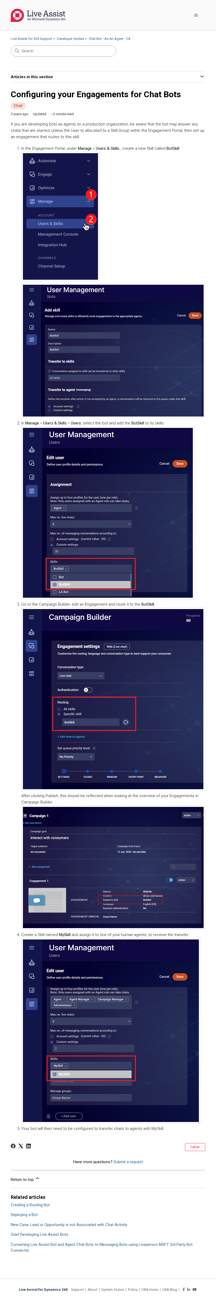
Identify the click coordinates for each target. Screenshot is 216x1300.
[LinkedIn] (28, 1146)
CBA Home (149, 1289)
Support (77, 1289)
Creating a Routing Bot (30, 1205)
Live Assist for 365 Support (31, 39)
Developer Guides (70, 39)
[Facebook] (13, 1146)
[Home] (38, 15)
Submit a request (128, 1161)
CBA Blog (169, 1289)
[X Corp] (20, 1146)
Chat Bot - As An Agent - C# (109, 39)
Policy (133, 1289)
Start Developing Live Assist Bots (39, 1234)
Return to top (23, 1179)
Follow (195, 1147)
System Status (112, 1289)
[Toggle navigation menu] (195, 15)
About (92, 1289)
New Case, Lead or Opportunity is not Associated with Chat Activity (69, 1224)
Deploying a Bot (24, 1214)
